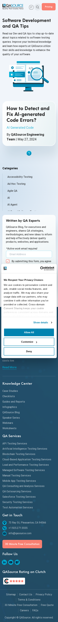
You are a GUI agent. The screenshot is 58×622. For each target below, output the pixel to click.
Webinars (7, 422)
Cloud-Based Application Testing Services (26, 459)
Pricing (48, 6)
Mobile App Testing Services (19, 480)
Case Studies (10, 390)
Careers (24, 610)
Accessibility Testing (19, 176)
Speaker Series (11, 417)
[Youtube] (10, 562)
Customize (27, 341)
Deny (29, 351)
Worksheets (9, 428)
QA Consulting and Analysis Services (23, 486)
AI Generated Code (20, 128)
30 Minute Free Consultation (22, 544)
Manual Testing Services (16, 475)
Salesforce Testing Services (19, 496)
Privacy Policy (44, 594)
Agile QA (12, 190)
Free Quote (47, 605)
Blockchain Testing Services (18, 454)
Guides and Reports (13, 401)
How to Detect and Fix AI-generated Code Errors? (28, 114)
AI (8, 197)
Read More (9, 367)
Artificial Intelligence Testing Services (24, 448)
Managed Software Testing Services (23, 470)
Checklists (8, 396)
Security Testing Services (17, 502)
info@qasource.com (20, 533)
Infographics (9, 407)
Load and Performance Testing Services (25, 464)
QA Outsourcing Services (16, 491)
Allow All (29, 332)
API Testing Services (14, 443)
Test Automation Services (17, 507)
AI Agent (12, 204)
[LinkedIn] (4, 562)
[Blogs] (17, 562)
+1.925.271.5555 (18, 527)
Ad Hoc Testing (16, 183)
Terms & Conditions (29, 599)
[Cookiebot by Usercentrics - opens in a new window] (41, 268)
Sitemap (11, 594)
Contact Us (25, 594)
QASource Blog (11, 412)
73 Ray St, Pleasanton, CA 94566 (27, 522)
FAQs (35, 610)
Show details (40, 322)
